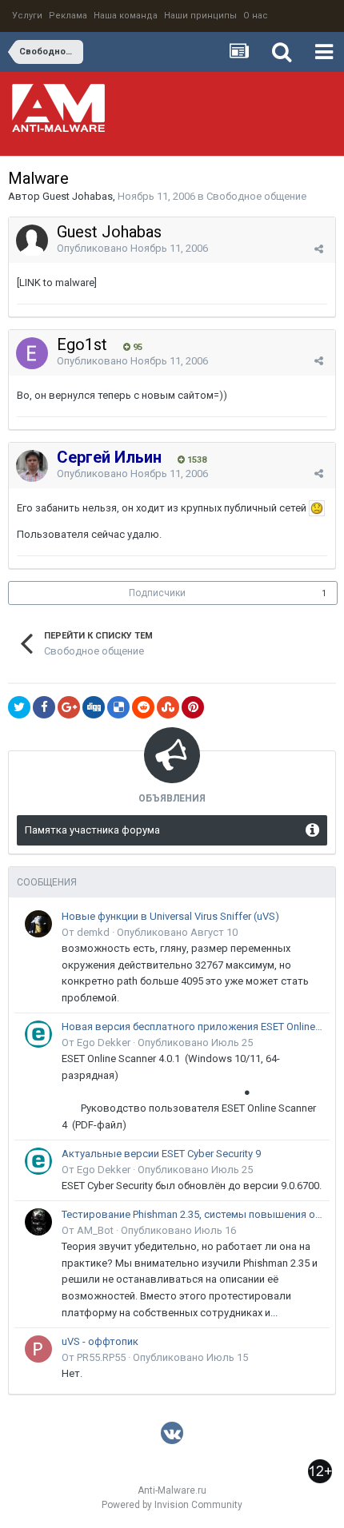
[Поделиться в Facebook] (44, 707)
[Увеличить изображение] (317, 508)
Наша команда (126, 15)
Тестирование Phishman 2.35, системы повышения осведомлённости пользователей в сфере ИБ (193, 1214)
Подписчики (157, 593)
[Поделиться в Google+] (69, 707)
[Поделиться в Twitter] (19, 707)
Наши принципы (200, 15)
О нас (255, 15)
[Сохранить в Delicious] (118, 707)
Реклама (68, 15)
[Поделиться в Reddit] (143, 707)
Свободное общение (256, 196)
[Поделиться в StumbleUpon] (168, 707)
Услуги (27, 15)
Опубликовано (132, 248)
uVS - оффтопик (100, 1341)
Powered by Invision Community (172, 1504)
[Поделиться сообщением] (318, 249)
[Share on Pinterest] (193, 707)
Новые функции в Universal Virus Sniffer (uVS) (170, 916)
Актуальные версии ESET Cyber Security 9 (161, 1154)
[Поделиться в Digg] (93, 707)
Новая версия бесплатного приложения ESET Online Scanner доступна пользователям (193, 1027)
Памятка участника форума (92, 830)
